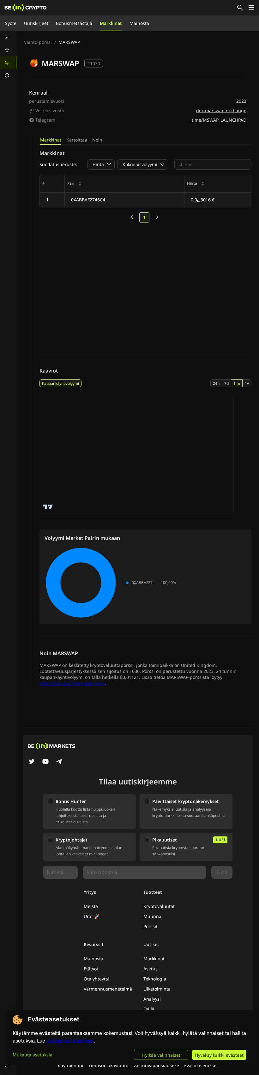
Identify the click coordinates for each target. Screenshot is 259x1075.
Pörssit (150, 926)
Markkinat (111, 23)
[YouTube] (45, 762)
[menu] (8, 56)
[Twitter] (31, 762)
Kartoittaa (76, 140)
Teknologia (154, 979)
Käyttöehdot (70, 1065)
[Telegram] (59, 762)
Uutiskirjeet (36, 23)
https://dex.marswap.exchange (72, 683)
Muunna (152, 916)
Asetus (150, 969)
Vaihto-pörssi (38, 42)
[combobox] (216, 164)
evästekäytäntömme (70, 1040)
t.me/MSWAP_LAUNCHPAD (219, 120)
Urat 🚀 (91, 916)
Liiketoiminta (157, 989)
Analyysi (152, 999)
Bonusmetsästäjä (74, 23)
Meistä (91, 906)
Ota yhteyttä (97, 979)
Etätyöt (91, 969)
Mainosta (139, 23)
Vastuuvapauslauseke (156, 1065)
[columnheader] (124, 184)
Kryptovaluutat (159, 906)
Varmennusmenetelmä (108, 989)
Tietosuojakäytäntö (108, 1065)
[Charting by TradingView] (48, 507)
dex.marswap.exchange (221, 110)
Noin (97, 140)
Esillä (148, 1009)
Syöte (10, 23)
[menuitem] (8, 37)
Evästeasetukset (201, 1065)
